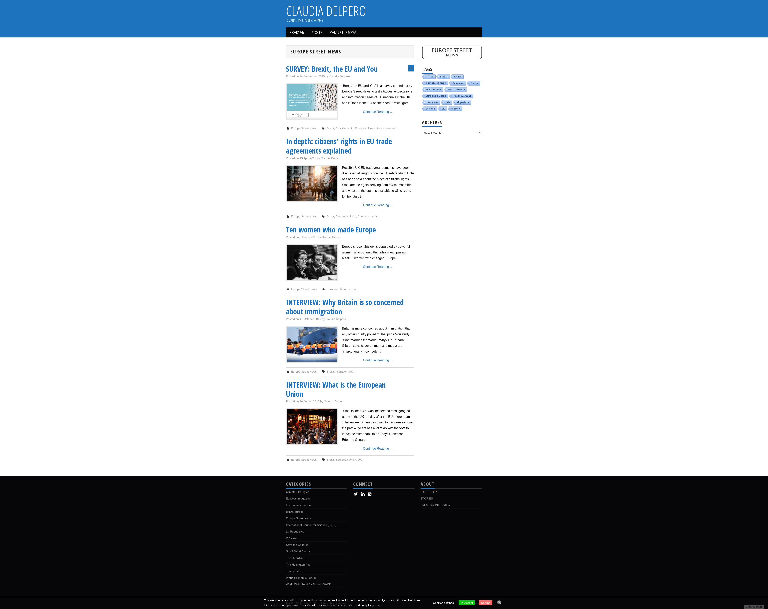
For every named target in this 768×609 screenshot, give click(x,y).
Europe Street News (304, 128)
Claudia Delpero (339, 76)
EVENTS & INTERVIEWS (343, 32)
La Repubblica (295, 531)
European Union (365, 128)
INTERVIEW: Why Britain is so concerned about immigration (345, 307)
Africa (429, 76)
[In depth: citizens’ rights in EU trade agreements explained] (312, 183)
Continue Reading (378, 112)
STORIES (317, 32)
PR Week (292, 538)
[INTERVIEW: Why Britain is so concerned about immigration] (312, 344)
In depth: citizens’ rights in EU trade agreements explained (339, 146)
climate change (436, 82)
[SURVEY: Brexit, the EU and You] (312, 101)
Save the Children (297, 544)
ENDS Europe (295, 511)
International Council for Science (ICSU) (311, 525)
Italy (447, 102)
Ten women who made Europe (331, 229)
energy (474, 82)
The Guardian (295, 558)
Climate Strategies (297, 491)
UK (351, 371)
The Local (292, 571)
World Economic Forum (301, 577)
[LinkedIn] (362, 494)
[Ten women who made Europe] (312, 262)
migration (341, 371)
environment (433, 89)
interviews (432, 102)
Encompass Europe (298, 505)
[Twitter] (355, 494)
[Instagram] (369, 494)
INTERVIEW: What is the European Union (336, 389)
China (457, 76)
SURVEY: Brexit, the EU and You (332, 68)
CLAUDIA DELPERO (326, 10)
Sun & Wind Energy (298, 551)
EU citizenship (344, 128)
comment (458, 82)
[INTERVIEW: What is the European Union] (312, 426)
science (430, 108)
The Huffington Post (298, 564)
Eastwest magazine (298, 498)
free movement (386, 128)
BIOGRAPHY (297, 32)
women (353, 289)
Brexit (330, 128)
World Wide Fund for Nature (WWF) (308, 584)
